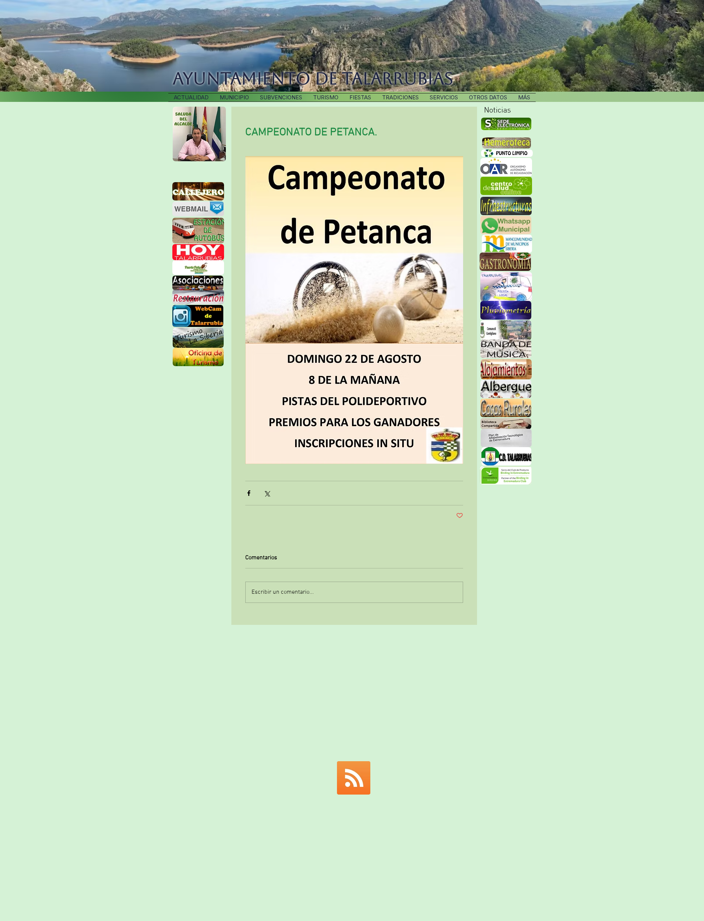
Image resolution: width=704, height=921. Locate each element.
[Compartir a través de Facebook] (248, 493)
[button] (400, 97)
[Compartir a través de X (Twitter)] (266, 493)
